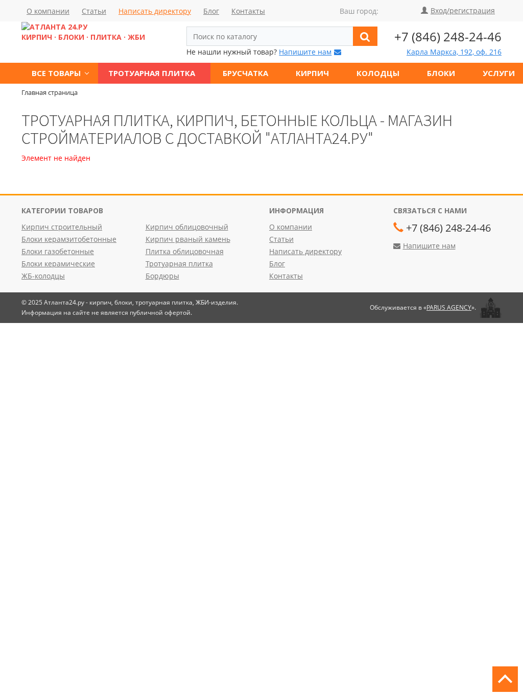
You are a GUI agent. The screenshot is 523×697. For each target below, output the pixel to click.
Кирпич (312, 73)
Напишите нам (305, 52)
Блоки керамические (58, 263)
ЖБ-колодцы (43, 276)
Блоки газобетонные (57, 251)
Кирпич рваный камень (188, 239)
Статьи (94, 11)
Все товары (56, 73)
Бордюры (162, 276)
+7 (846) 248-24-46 (448, 36)
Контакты (248, 11)
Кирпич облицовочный (187, 227)
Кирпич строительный (61, 227)
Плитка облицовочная (185, 251)
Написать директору (154, 11)
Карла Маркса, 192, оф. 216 (454, 52)
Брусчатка (245, 73)
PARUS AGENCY (448, 307)
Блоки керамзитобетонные (68, 239)
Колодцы (377, 73)
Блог (211, 11)
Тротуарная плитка (151, 73)
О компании (48, 11)
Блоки (441, 73)
